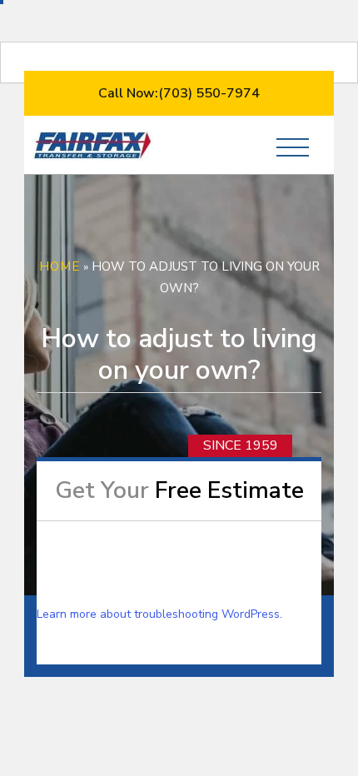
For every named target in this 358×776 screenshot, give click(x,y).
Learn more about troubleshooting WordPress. (159, 614)
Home (59, 266)
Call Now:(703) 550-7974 (179, 93)
